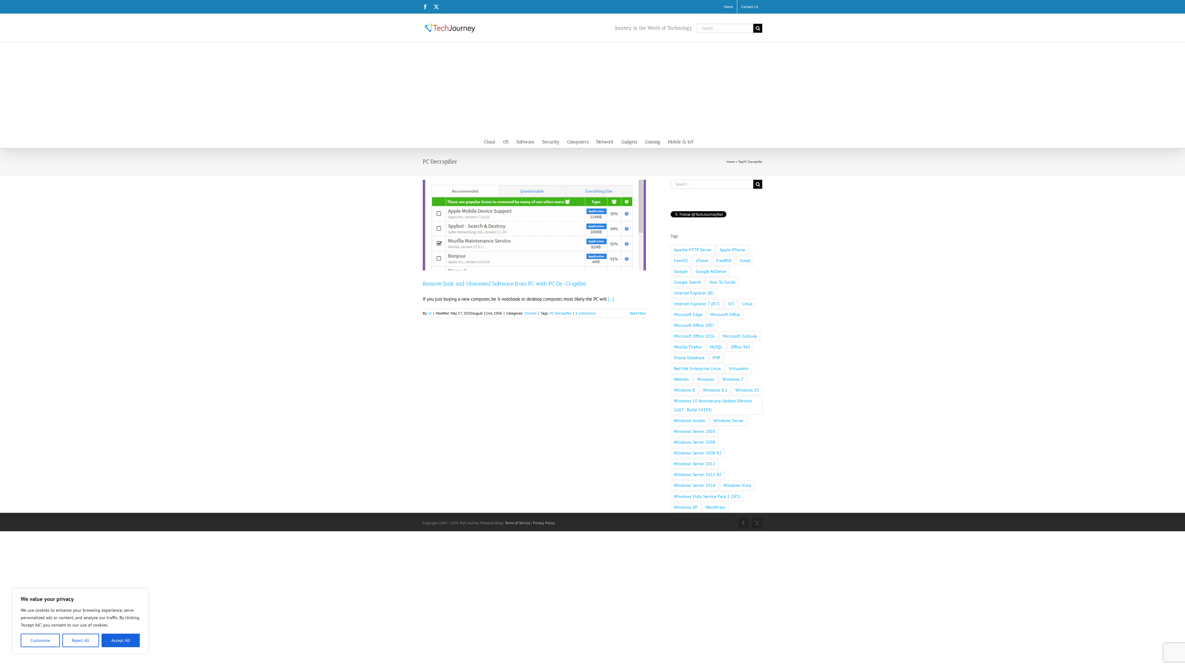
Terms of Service (517, 522)
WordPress (716, 507)
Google (681, 271)
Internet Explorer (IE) (694, 293)
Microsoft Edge (688, 314)
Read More (638, 313)
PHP (716, 357)
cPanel (702, 260)
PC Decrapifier (561, 313)
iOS (731, 303)
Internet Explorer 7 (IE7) (697, 303)
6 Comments (586, 313)
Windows (705, 379)
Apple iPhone (732, 250)
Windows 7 (732, 379)
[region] (80, 621)
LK (430, 313)
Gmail (745, 260)
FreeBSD (724, 260)
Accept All (120, 640)
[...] (611, 299)
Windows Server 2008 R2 (697, 453)
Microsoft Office (725, 314)
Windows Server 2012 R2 (697, 474)
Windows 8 (684, 390)
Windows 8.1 (715, 390)
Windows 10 (747, 390)
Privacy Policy (544, 522)
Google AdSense (711, 271)
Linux (747, 303)
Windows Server (728, 420)
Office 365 (740, 347)
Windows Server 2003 (694, 431)
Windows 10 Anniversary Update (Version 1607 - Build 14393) (713, 405)
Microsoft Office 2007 (694, 325)
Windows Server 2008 (694, 442)
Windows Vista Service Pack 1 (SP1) (707, 496)
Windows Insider (689, 420)
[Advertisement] (592, 88)
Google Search (687, 282)
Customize (40, 640)
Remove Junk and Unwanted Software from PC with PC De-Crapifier (505, 283)
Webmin (681, 379)
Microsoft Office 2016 (694, 336)
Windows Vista (737, 485)
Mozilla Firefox (688, 347)
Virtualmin (739, 368)
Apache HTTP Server (693, 250)
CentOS (681, 260)
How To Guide (722, 282)
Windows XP (686, 507)
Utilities (530, 313)
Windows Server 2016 (694, 485)
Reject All (80, 640)
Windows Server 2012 (694, 464)
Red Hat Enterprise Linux (697, 368)
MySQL (716, 347)
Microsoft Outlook (740, 336)
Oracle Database (689, 357)
